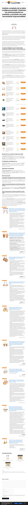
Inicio (3, 2)
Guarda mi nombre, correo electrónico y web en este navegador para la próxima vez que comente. (14, 496)
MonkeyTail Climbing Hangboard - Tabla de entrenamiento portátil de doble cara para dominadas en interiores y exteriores (15, 308)
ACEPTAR (16, 503)
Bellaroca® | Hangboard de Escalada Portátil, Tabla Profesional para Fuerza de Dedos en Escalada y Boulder (17, 283)
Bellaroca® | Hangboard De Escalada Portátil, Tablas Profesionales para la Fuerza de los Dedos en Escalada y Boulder (17, 258)
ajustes (6, 504)
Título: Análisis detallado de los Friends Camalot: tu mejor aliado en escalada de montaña (13, 471)
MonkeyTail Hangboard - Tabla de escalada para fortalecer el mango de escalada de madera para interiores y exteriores (16, 381)
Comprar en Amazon (22, 303)
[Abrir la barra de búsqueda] (26, 2)
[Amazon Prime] (24, 251)
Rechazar (20, 503)
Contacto (22, 2)
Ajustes (24, 503)
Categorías (6, 2)
